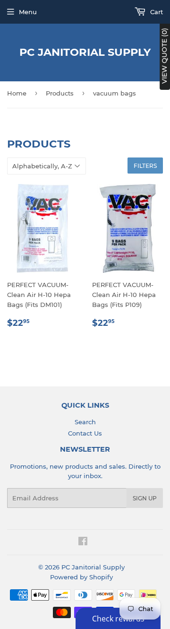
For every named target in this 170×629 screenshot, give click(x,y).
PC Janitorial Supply (85, 52)
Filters (145, 165)
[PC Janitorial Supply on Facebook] (83, 542)
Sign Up (145, 498)
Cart (155, 12)
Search (85, 422)
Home (16, 93)
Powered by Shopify (81, 577)
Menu (28, 12)
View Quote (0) (164, 56)
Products (60, 93)
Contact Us (85, 433)
